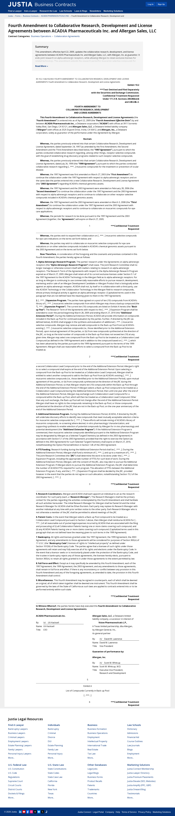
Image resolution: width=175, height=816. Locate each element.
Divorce (51, 737)
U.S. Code (12, 773)
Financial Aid (133, 737)
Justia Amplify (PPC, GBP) (139, 785)
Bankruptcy (53, 729)
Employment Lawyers (18, 741)
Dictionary (132, 729)
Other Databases (97, 764)
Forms (17, 16)
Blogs (130, 749)
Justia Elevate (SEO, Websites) (141, 781)
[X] (42, 811)
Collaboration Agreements (67, 36)
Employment (94, 737)
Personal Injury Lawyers (19, 753)
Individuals (54, 725)
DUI (50, 741)
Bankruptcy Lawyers (18, 729)
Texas (51, 793)
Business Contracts (31, 16)
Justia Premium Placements (140, 777)
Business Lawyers (16, 733)
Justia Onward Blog (136, 789)
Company (109, 812)
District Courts (15, 789)
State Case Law (55, 777)
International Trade (97, 745)
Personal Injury (55, 753)
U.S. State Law (56, 764)
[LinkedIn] (20, 811)
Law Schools (65, 11)
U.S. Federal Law (17, 764)
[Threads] (35, 811)
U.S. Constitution (16, 768)
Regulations (14, 777)
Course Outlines (135, 741)
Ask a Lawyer (31, 11)
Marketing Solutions (113, 11)
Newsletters (95, 11)
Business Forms (95, 777)
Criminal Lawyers (16, 737)
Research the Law (48, 11)
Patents (91, 785)
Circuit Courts (14, 785)
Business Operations (41, 36)
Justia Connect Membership (140, 768)
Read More (40, 66)
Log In (150, 4)
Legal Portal (98, 812)
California (52, 781)
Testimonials (133, 793)
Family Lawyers (15, 749)
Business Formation (97, 729)
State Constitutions (57, 768)
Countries (92, 793)
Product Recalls (95, 781)
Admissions (132, 733)
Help (118, 812)
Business (92, 725)
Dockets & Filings (16, 793)
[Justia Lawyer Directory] (46, 811)
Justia (10, 16)
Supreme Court (15, 781)
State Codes (53, 773)
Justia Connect (84, 812)
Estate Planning (55, 745)
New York (52, 789)
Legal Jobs (92, 768)
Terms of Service (129, 812)
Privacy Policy (144, 812)
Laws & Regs (80, 11)
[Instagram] (31, 811)
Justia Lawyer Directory (138, 773)
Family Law (53, 749)
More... (11, 757)
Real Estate (93, 749)
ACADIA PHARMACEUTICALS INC (55, 16)
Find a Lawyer (15, 11)
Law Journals (133, 745)
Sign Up (161, 4)
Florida (51, 785)
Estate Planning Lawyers (20, 745)
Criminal (52, 733)
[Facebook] (27, 811)
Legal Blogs (93, 773)
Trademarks (93, 789)
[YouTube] (23, 811)
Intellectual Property (97, 741)
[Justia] (20, 4)
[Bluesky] (38, 811)
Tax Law (91, 753)
